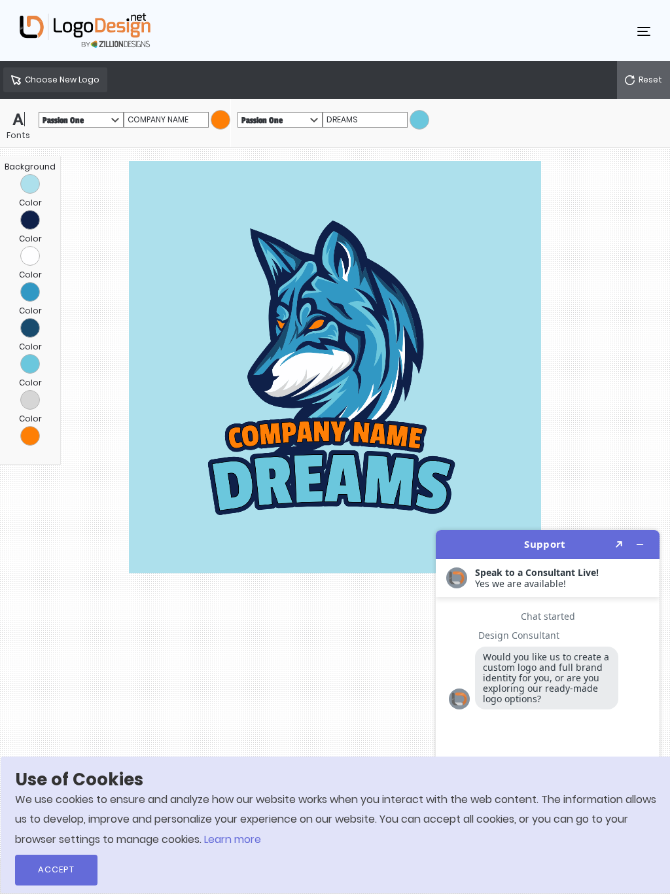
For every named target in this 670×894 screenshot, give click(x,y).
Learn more (232, 839)
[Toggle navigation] (643, 30)
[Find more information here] (547, 707)
